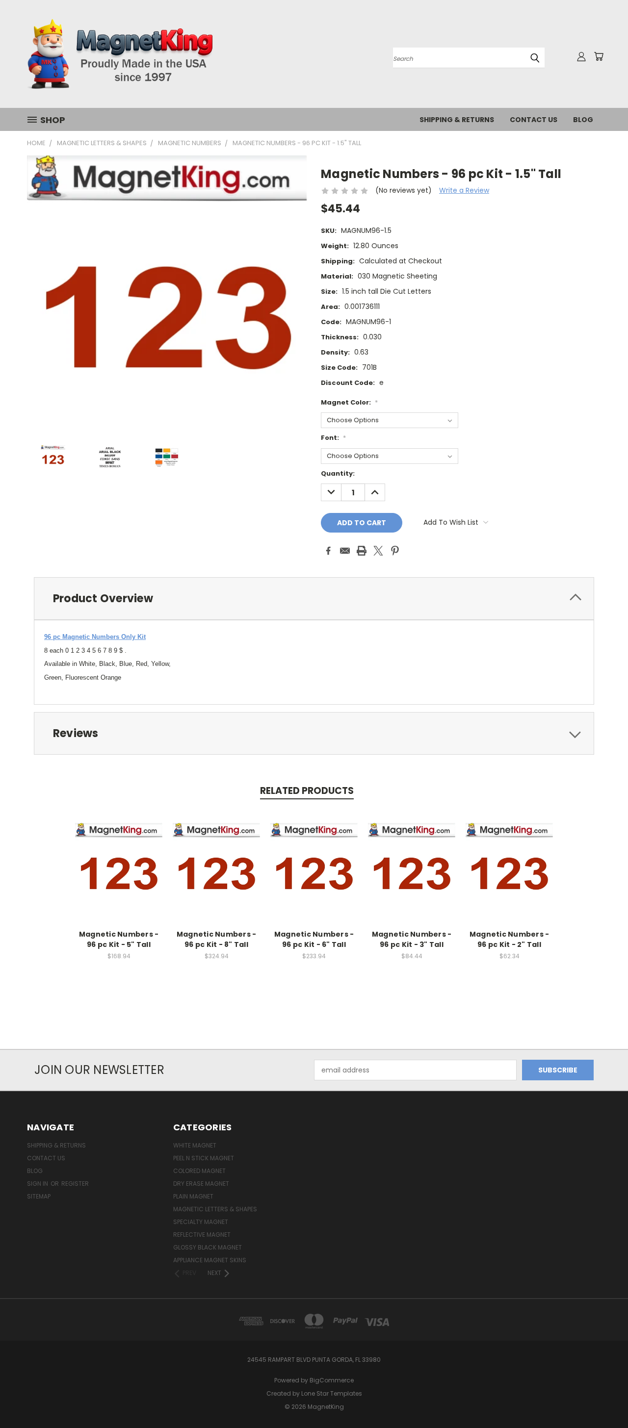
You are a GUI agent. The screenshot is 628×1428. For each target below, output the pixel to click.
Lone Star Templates (331, 1393)
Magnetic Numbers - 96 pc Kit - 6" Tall (314, 939)
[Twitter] (378, 551)
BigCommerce (332, 1380)
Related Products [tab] (307, 790)
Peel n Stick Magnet (203, 1158)
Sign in (38, 1183)
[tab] (314, 598)
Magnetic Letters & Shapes (215, 1209)
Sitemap (39, 1196)
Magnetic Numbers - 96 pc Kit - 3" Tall (412, 939)
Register (75, 1183)
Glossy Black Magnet (207, 1247)
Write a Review (464, 190)
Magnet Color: (349, 402)
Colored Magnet (199, 1171)
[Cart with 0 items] (598, 56)
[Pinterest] (395, 551)
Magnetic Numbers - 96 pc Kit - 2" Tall (510, 939)
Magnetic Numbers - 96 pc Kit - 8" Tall (217, 939)
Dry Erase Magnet (201, 1183)
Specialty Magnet (200, 1222)
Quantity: (338, 473)
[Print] (361, 551)
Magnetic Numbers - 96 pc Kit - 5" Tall (119, 939)
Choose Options (119, 874)
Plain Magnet (193, 1196)
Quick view (118, 856)
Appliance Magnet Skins (209, 1260)
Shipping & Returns (456, 120)
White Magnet (194, 1145)
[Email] (345, 551)
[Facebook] (328, 551)
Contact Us (533, 120)
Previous (602, 1397)
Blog (583, 120)
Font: (333, 437)
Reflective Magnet (202, 1234)
